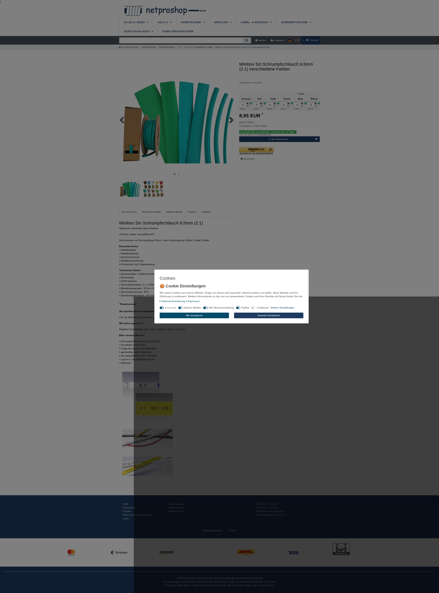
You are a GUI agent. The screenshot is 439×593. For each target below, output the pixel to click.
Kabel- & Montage (255, 22)
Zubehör (206, 211)
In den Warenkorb (278, 139)
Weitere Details (174, 211)
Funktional (262, 307)
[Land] (290, 40)
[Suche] (246, 40)
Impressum (129, 507)
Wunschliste (248, 159)
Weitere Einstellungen (282, 307)
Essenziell (170, 307)
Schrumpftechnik (295, 22)
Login (126, 518)
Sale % (163, 22)
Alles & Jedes (135, 22)
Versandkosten (264, 135)
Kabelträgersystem (177, 31)
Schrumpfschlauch (167, 47)
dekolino (221, 22)
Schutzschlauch (137, 31)
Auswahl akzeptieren (269, 315)
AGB (125, 504)
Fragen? (192, 211)
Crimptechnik (191, 22)
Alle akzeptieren (194, 315)
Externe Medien (192, 307)
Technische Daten (151, 211)
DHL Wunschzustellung (221, 307)
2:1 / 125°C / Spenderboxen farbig (198, 47)
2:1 (179, 47)
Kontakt (127, 511)
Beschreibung (129, 211)
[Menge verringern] (247, 106)
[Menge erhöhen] (247, 103)
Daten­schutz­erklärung (173, 301)
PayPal (245, 307)
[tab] (129, 212)
